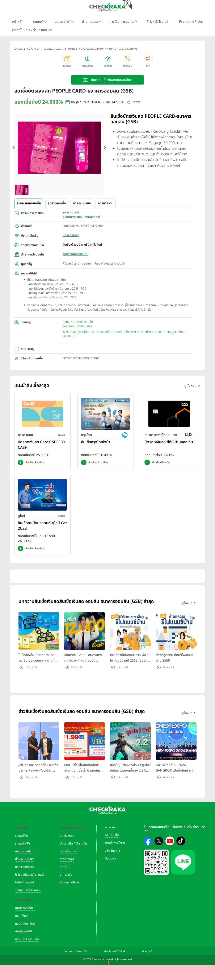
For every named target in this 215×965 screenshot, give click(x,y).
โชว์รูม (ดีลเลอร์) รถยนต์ (29, 874)
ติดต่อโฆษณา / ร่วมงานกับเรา (32, 30)
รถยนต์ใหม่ (21, 836)
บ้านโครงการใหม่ (25, 908)
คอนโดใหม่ (21, 916)
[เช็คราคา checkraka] (107, 7)
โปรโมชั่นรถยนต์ (24, 882)
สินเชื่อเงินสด (67, 836)
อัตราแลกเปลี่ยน (69, 882)
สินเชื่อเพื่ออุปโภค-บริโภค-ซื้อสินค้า (83, 244)
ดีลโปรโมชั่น (112, 835)
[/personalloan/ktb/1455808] (105, 413)
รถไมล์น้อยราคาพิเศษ (28, 890)
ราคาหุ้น (64, 867)
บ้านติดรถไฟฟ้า (24, 931)
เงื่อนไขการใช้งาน (115, 843)
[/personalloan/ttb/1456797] (169, 413)
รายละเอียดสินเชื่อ (29, 203)
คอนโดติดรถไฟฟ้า (26, 923)
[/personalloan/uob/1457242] (42, 494)
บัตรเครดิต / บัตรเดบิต (73, 843)
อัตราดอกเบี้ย (57, 203)
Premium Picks (191, 21)
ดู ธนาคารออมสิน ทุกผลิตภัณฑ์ (81, 217)
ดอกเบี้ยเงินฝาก (69, 851)
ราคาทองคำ (67, 859)
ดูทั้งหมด (190, 385)
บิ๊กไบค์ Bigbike (24, 859)
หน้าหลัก (18, 21)
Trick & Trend (157, 21)
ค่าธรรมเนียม (82, 203)
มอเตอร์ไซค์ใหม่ (24, 851)
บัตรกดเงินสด (71, 235)
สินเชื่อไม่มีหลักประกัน (75, 254)
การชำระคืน (105, 203)
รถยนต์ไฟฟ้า (22, 843)
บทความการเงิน (24, 867)
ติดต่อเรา (110, 858)
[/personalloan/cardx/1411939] (42, 413)
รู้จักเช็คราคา (112, 851)
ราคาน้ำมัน (66, 874)
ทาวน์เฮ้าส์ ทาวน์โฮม (27, 939)
